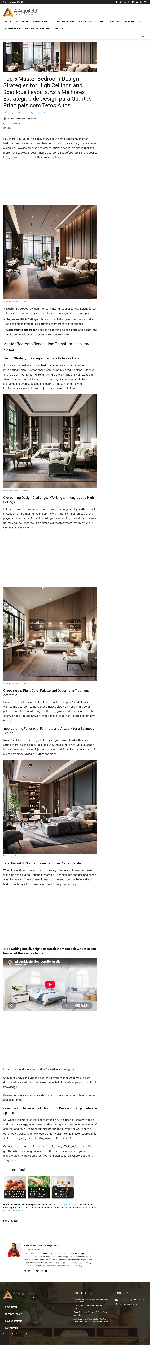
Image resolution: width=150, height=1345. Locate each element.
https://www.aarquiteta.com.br (35, 1249)
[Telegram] (133, 2)
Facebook (84, 1207)
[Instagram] (120, 2)
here (13, 1160)
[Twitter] (137, 2)
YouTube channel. (15, 1210)
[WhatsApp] (141, 2)
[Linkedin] (124, 2)
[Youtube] (145, 2)
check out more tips (67, 1204)
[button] (143, 35)
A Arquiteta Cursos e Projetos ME (22, 118)
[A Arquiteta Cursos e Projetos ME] (5, 118)
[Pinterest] (129, 2)
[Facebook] (116, 2)
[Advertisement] (50, 183)
